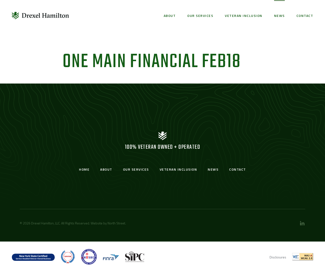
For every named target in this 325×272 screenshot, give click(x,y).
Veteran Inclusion (243, 15)
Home (84, 169)
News (279, 15)
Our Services (200, 15)
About (170, 15)
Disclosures (278, 257)
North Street (116, 223)
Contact (304, 15)
